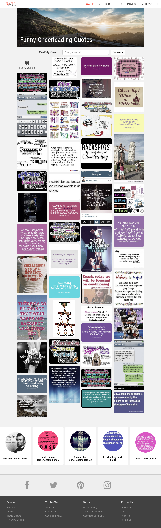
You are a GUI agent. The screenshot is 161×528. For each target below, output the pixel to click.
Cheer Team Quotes (113, 458)
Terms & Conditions (93, 511)
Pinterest (126, 515)
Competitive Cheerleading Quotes (47, 459)
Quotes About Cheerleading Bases (15, 459)
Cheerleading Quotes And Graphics (145, 459)
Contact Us (50, 511)
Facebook (126, 507)
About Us (49, 507)
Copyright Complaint (93, 515)
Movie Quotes (14, 515)
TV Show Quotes (15, 519)
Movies (131, 4)
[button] (157, 4)
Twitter (125, 511)
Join (91, 4)
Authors (104, 4)
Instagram (127, 519)
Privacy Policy (90, 507)
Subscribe (118, 52)
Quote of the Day (53, 515)
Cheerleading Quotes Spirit (80, 459)
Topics (118, 4)
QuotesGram (10, 4)
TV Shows (146, 4)
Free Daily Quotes (48, 52)
